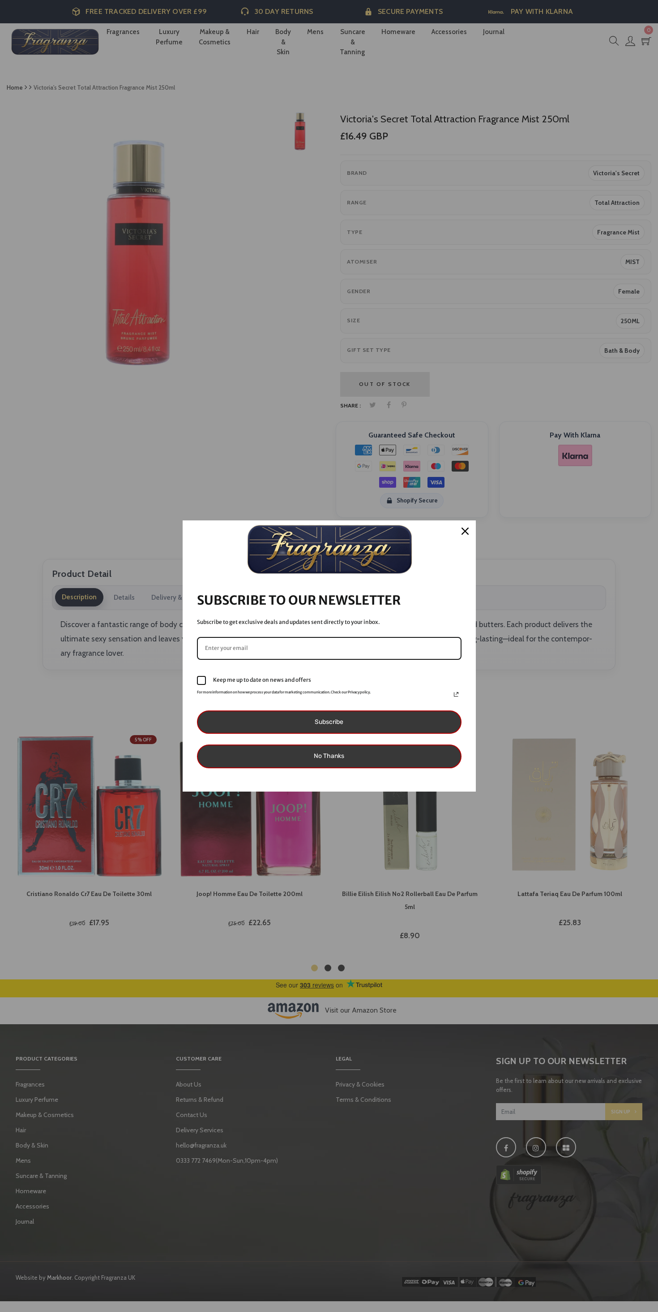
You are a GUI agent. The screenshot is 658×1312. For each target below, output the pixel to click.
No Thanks (329, 756)
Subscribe (329, 722)
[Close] (465, 531)
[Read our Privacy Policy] (456, 694)
